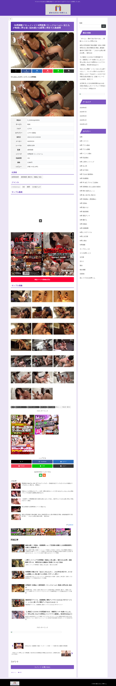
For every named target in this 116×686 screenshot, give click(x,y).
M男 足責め (44, 407)
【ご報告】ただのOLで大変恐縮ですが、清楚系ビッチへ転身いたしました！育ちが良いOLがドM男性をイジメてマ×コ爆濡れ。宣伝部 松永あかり (92, 61)
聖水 (69, 407)
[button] (69, 71)
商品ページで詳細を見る (42, 279)
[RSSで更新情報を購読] (44, 475)
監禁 (65, 407)
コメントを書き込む (42, 667)
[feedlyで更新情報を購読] (40, 475)
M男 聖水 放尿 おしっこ (34, 407)
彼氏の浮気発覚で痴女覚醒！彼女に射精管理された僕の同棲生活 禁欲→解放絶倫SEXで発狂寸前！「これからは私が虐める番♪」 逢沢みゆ (92, 49)
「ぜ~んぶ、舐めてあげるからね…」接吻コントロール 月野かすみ (92, 40)
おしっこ (59, 407)
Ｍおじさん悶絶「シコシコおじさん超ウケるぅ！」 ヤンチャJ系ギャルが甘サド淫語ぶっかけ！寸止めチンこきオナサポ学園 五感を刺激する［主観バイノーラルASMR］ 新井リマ (92, 74)
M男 (13, 407)
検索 (80, 23)
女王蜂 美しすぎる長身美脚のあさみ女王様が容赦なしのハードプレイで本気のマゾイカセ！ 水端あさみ (92, 86)
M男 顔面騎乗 (52, 407)
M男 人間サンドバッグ (21, 407)
